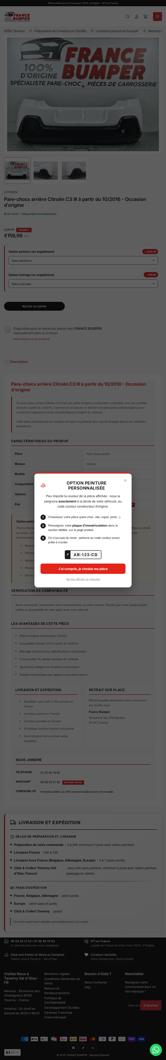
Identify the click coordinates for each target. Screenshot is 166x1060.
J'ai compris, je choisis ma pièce (83, 568)
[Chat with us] (156, 1050)
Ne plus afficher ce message (83, 579)
